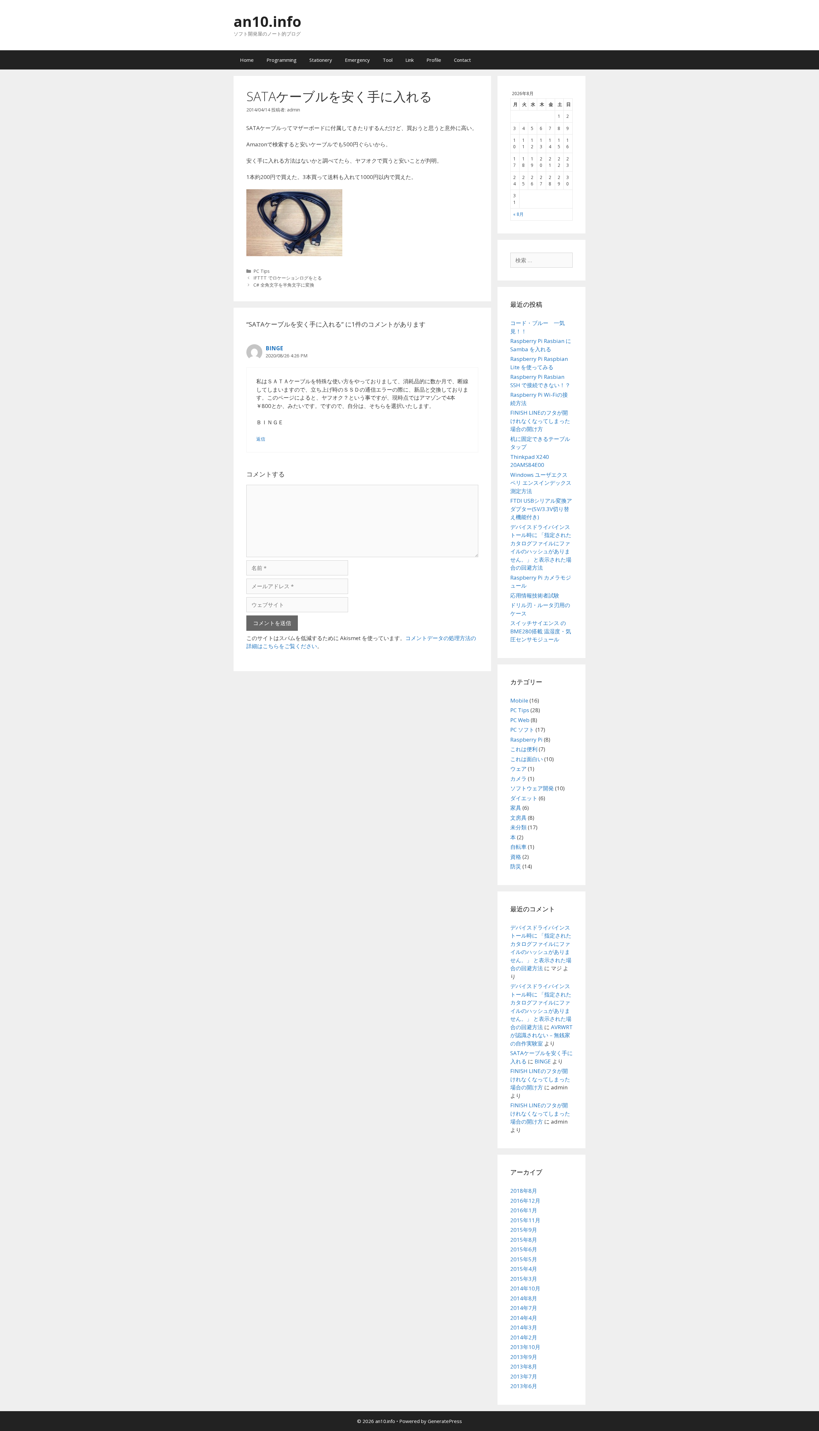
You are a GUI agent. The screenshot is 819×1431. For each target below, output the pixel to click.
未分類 (518, 827)
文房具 (518, 817)
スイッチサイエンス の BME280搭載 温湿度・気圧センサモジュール (540, 631)
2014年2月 (523, 1337)
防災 (515, 866)
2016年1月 (523, 1210)
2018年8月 (523, 1190)
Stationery (320, 60)
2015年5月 (523, 1259)
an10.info (267, 21)
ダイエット (523, 798)
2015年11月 (525, 1220)
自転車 (518, 846)
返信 (260, 439)
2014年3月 (523, 1327)
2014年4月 (523, 1317)
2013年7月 (523, 1376)
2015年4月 (523, 1268)
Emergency (357, 60)
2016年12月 (525, 1200)
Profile (433, 60)
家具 (515, 807)
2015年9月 (523, 1229)
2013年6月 (523, 1386)
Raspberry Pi (526, 739)
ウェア (518, 768)
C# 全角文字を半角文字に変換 (283, 285)
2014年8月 (523, 1298)
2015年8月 (523, 1239)
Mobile (519, 700)
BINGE (274, 348)
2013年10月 (525, 1347)
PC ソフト (522, 729)
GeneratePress (445, 1421)
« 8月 (518, 214)
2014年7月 (523, 1308)
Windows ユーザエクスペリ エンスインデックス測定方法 (540, 483)
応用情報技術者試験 (534, 595)
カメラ (518, 778)
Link (409, 60)
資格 (515, 856)
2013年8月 (523, 1366)
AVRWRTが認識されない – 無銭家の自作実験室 (541, 1035)
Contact (462, 60)
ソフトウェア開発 (532, 788)
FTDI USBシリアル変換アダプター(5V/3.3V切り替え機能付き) (541, 509)
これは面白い (526, 759)
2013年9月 (523, 1357)
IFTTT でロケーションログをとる (287, 278)
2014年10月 (525, 1288)
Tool (388, 60)
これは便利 (523, 749)
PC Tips (261, 271)
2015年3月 (523, 1278)
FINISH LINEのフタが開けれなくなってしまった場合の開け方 (540, 421)
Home (247, 60)
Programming (281, 60)
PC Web (519, 720)
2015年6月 (523, 1249)
